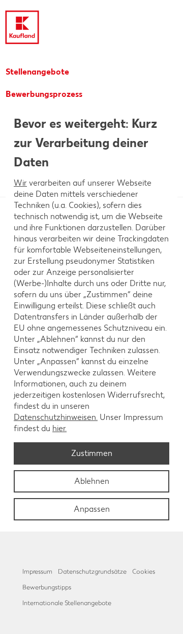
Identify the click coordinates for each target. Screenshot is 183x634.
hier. (59, 428)
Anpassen (92, 509)
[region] (91, 317)
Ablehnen (91, 481)
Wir (20, 183)
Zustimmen (91, 453)
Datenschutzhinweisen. (56, 417)
